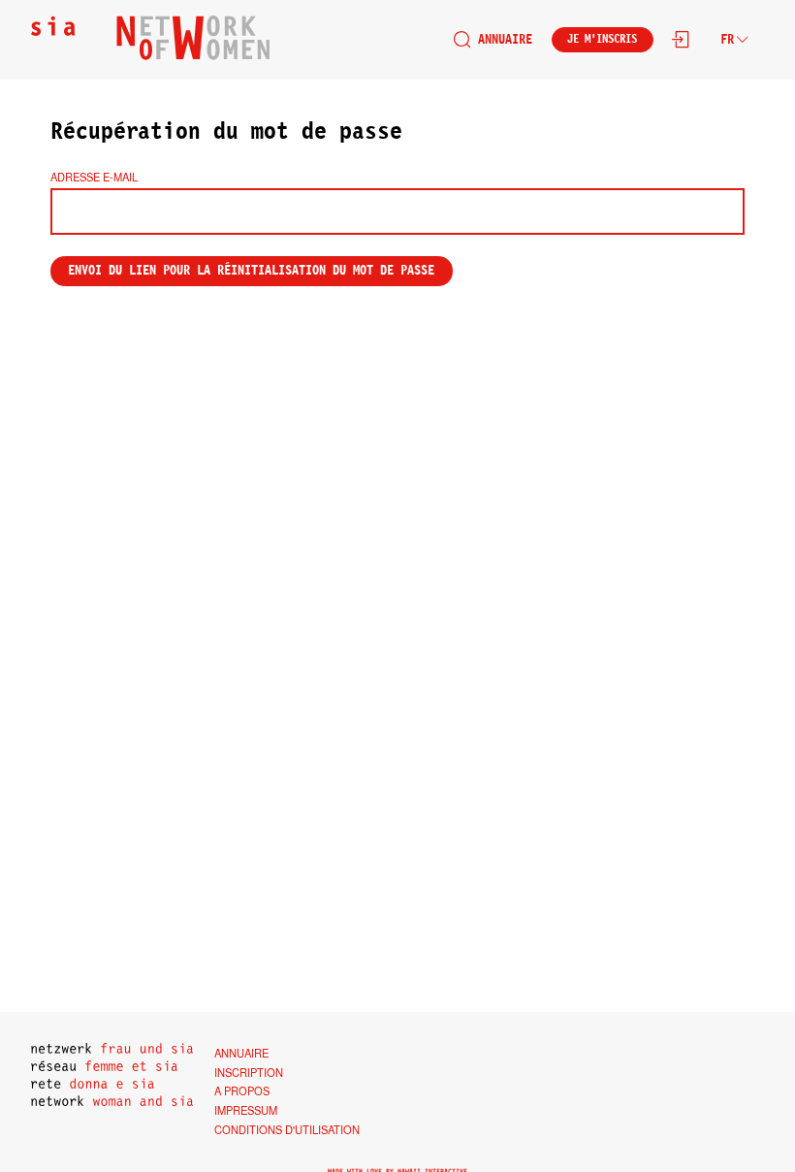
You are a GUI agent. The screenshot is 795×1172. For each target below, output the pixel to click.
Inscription (248, 1072)
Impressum (245, 1110)
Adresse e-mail (94, 176)
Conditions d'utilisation (287, 1129)
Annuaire (505, 39)
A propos (242, 1090)
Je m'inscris (602, 39)
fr (727, 39)
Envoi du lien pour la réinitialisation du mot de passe (251, 270)
